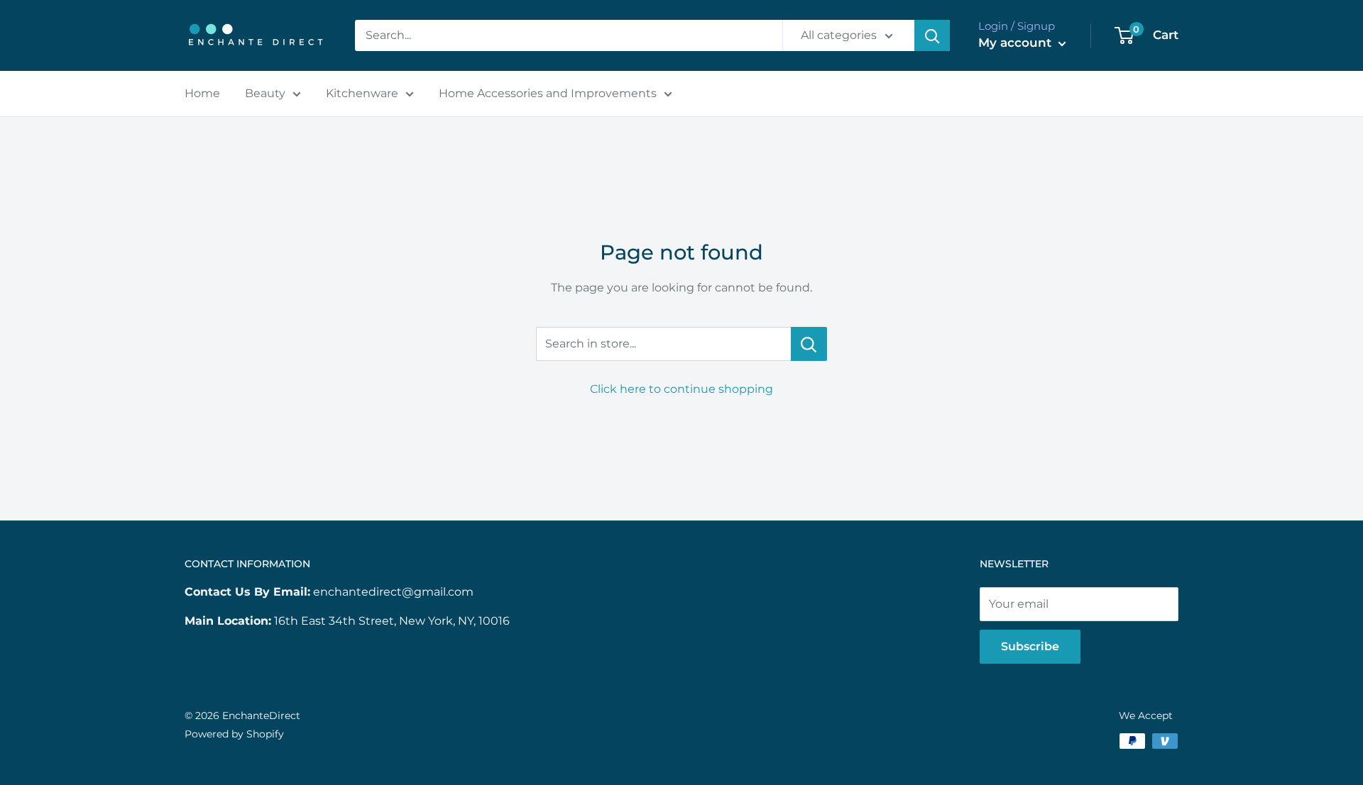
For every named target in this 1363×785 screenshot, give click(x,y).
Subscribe (1030, 646)
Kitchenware (362, 93)
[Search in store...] (809, 344)
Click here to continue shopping (681, 389)
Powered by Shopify (234, 734)
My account (1016, 42)
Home (202, 93)
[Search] (932, 35)
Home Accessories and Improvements (548, 93)
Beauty (265, 93)
